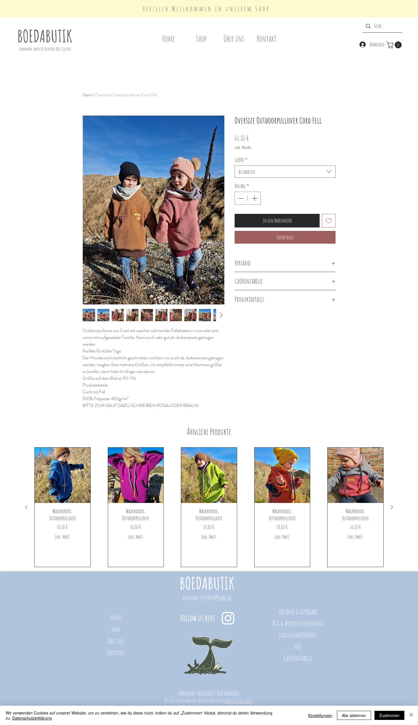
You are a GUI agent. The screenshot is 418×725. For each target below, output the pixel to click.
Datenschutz (206, 693)
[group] (209, 507)
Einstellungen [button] (320, 715)
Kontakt (115, 652)
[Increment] (255, 198)
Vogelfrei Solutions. (238, 701)
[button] (394, 44)
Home (116, 617)
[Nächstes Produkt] (391, 507)
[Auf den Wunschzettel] (329, 220)
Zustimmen (389, 715)
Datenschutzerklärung (32, 718)
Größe (241, 159)
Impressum (186, 693)
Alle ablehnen (354, 715)
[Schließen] (411, 715)
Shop (115, 629)
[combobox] (285, 172)
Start (86, 94)
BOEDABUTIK (44, 35)
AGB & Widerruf (228, 693)
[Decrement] (240, 198)
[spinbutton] (247, 198)
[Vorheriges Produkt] (26, 507)
